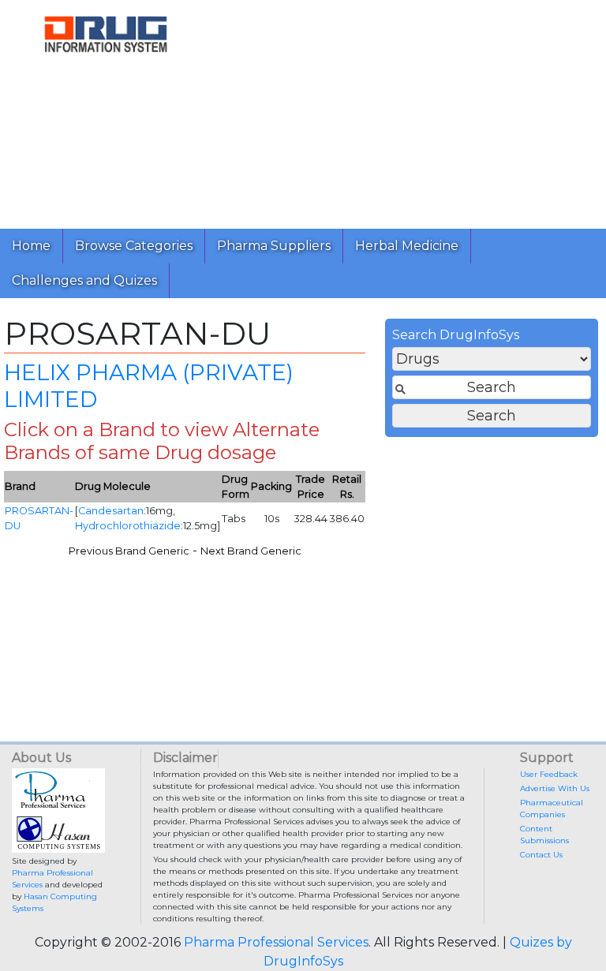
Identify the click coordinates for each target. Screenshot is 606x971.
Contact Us (541, 855)
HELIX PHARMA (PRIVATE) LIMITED (149, 386)
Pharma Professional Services (276, 942)
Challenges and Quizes (84, 280)
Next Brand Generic (250, 551)
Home (31, 245)
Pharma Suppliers (274, 245)
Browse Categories (134, 245)
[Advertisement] (408, 110)
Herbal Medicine (406, 245)
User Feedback (549, 774)
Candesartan (111, 511)
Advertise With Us (554, 788)
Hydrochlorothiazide (128, 526)
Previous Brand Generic (129, 551)
